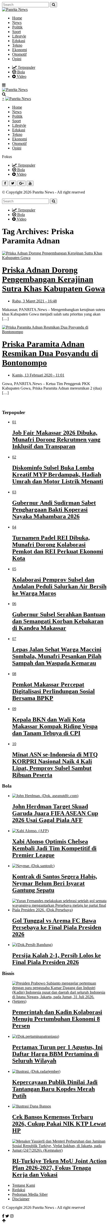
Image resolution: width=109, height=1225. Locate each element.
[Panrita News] (15, 9)
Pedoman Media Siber (30, 1194)
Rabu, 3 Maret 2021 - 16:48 (34, 301)
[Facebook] (3, 1216)
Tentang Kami (23, 1185)
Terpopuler (26, 67)
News (17, 22)
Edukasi (18, 41)
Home (17, 18)
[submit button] (53, 4)
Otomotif (19, 54)
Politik (17, 27)
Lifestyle (19, 36)
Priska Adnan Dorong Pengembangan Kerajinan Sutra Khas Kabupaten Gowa (53, 279)
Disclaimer (20, 1199)
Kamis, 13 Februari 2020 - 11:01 (38, 375)
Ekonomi (19, 50)
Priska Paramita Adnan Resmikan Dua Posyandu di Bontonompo (50, 353)
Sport (16, 31)
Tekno (17, 45)
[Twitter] (7, 1216)
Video (21, 76)
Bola (20, 72)
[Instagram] (12, 1216)
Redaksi (18, 1190)
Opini (16, 59)
